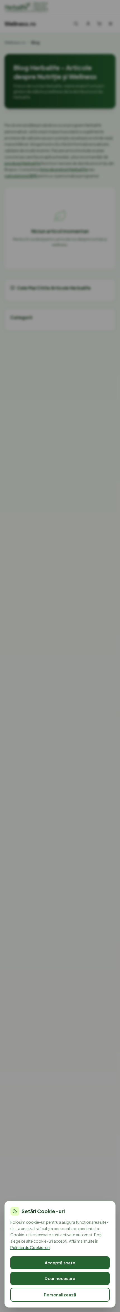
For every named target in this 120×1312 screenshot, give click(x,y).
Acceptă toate (60, 1262)
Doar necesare (60, 1278)
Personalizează (60, 1294)
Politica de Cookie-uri (30, 1247)
